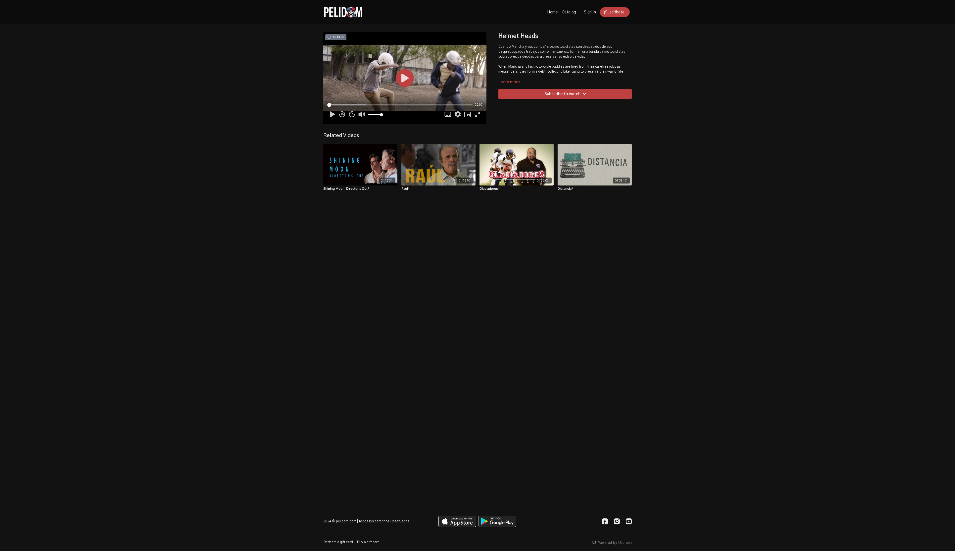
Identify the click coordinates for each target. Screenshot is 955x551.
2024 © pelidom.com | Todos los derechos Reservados (366, 521)
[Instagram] (617, 521)
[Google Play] (497, 521)
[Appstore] (457, 521)
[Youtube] (629, 521)
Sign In (590, 12)
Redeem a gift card (338, 542)
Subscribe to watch (562, 94)
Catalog (569, 12)
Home (552, 12)
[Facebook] (605, 521)
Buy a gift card (368, 542)
